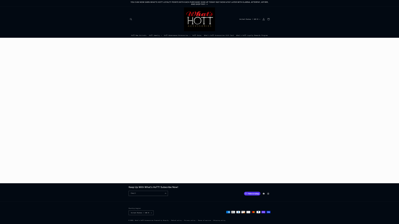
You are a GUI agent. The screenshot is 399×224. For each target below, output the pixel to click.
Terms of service (204, 220)
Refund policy (176, 220)
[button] (131, 19)
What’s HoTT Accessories (144, 220)
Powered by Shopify (161, 220)
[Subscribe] (165, 193)
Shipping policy (220, 220)
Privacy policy (190, 220)
